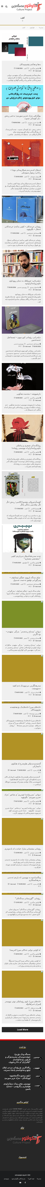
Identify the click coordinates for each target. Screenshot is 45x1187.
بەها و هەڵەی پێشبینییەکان (30, 64)
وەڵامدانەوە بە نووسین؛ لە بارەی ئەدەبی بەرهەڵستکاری (24, 878)
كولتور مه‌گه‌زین (35, 68)
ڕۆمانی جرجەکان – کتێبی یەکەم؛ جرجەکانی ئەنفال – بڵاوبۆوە (23, 227)
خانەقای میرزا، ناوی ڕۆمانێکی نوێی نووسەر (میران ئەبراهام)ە (23, 1002)
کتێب (25, 68)
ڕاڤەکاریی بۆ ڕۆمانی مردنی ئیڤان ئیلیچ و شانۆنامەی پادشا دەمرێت (16, 1068)
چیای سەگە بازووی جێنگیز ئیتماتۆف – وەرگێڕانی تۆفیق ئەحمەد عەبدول (25, 578)
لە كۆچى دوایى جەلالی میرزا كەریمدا (25, 950)
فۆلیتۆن (24, 563)
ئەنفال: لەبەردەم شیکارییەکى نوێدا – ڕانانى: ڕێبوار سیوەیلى (25, 171)
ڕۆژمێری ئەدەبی (22, 287)
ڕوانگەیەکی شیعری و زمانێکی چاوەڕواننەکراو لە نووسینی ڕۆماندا (26, 446)
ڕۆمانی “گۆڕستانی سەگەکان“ (28, 898)
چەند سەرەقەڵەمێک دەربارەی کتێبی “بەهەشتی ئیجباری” (26, 557)
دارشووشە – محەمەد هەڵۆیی (29, 393)
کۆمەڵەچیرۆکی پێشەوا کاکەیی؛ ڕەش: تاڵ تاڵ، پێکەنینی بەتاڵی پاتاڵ (23, 503)
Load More (22, 1029)
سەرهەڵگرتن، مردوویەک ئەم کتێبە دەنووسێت (27, 687)
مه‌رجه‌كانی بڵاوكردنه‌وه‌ (18, 1178)
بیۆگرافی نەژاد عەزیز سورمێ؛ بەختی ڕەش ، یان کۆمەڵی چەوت (23, 117)
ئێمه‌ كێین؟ (31, 1178)
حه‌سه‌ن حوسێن (35, 853)
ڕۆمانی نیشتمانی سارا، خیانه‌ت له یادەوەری (23, 848)
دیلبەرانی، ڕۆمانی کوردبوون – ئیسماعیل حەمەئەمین (24, 338)
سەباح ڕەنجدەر (35, 638)
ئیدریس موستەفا (34, 714)
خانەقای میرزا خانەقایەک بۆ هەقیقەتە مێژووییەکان (25, 708)
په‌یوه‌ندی (6, 1178)
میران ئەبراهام (35, 1008)
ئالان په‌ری (36, 770)
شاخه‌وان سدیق (35, 287)
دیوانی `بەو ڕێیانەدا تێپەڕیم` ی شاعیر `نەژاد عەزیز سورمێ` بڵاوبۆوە (22, 796)
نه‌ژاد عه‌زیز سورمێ (34, 123)
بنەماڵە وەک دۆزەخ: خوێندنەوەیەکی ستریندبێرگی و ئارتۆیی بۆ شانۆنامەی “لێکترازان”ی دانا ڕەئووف (17, 1058)
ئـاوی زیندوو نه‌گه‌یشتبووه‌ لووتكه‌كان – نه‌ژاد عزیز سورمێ (17, 1076)
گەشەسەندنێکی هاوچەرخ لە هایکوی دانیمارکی (26, 765)
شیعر (25, 638)
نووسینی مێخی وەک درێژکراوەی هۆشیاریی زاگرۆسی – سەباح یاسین (16, 1086)
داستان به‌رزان (35, 692)
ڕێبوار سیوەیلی (35, 177)
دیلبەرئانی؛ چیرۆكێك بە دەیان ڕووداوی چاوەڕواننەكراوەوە (25, 282)
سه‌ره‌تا (39, 1178)
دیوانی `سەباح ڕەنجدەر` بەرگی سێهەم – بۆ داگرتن (23, 633)
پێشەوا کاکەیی (35, 509)
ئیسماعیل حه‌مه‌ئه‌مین (33, 233)
